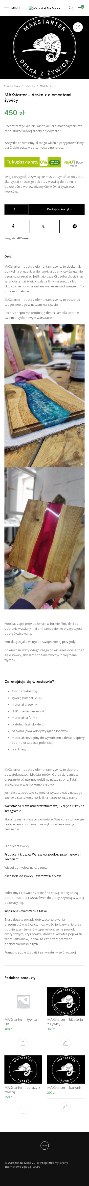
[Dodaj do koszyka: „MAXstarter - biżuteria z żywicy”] (66, 1043)
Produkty (29, 86)
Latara (36, 1166)
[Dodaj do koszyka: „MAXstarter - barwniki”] (66, 1107)
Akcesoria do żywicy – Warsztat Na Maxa (33, 876)
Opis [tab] (7, 256)
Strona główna (12, 86)
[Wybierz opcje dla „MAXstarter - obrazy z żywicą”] (23, 1111)
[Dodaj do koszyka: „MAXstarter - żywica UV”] (23, 1043)
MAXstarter (46, 86)
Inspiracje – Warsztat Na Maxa (25, 911)
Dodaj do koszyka (59, 209)
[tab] (44, 608)
